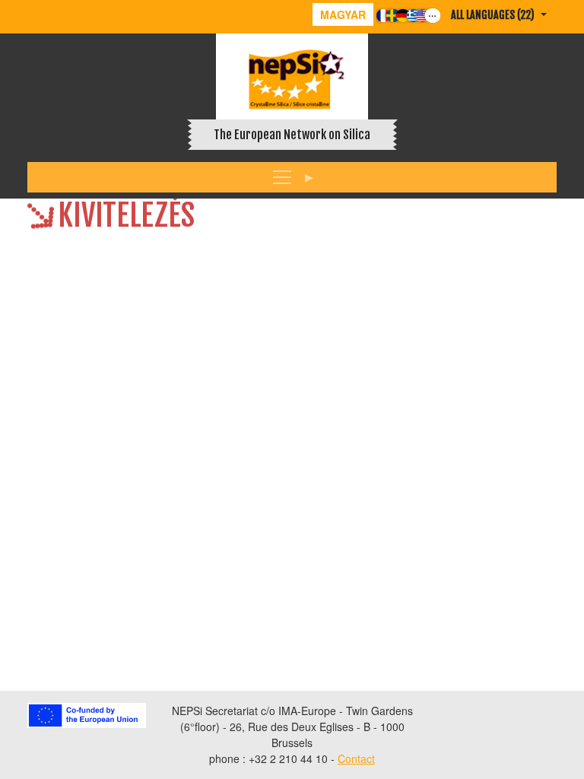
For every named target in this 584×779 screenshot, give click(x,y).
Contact (356, 758)
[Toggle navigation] (292, 177)
